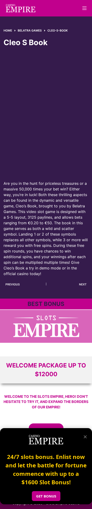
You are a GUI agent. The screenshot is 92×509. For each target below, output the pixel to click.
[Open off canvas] (84, 8)
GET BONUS (46, 496)
